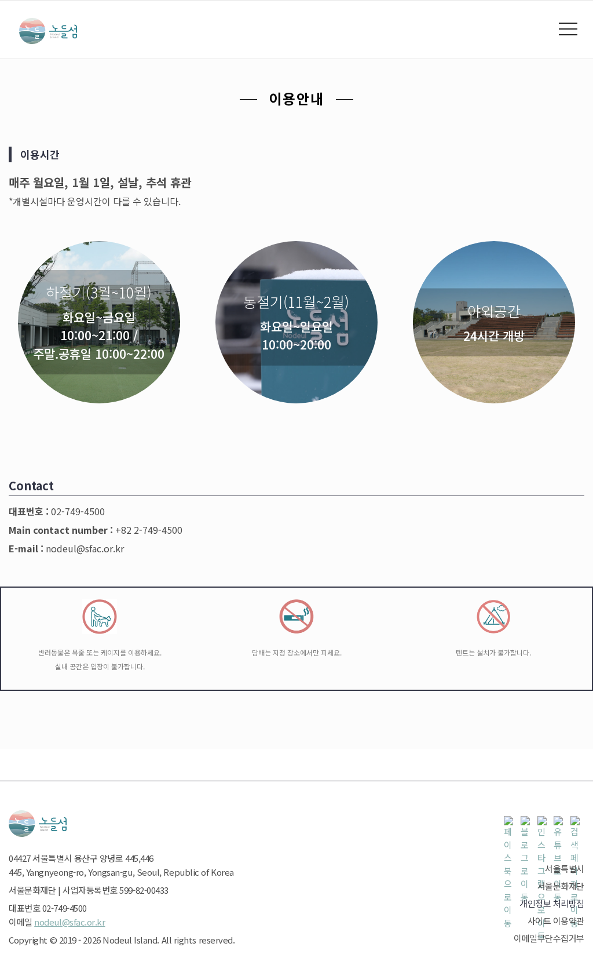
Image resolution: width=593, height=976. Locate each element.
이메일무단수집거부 (549, 938)
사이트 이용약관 (556, 921)
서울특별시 (564, 868)
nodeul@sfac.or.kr (69, 922)
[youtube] (561, 823)
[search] (577, 823)
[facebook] (511, 823)
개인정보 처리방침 (551, 903)
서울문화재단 (560, 886)
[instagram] (544, 823)
